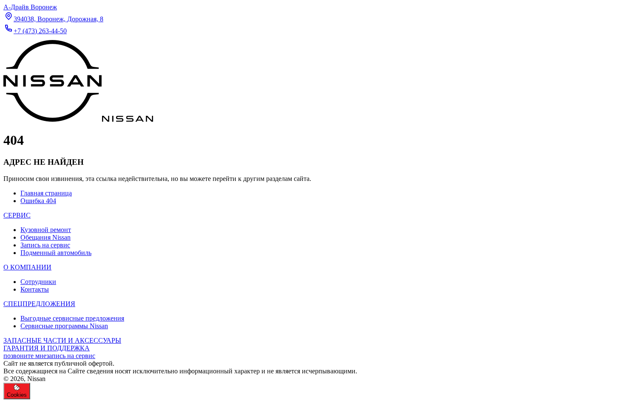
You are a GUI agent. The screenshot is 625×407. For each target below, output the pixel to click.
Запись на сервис (45, 245)
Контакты (34, 289)
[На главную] (78, 119)
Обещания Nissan (45, 237)
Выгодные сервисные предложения (72, 318)
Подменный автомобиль (55, 252)
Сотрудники (38, 281)
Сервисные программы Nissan (64, 326)
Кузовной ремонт (45, 229)
